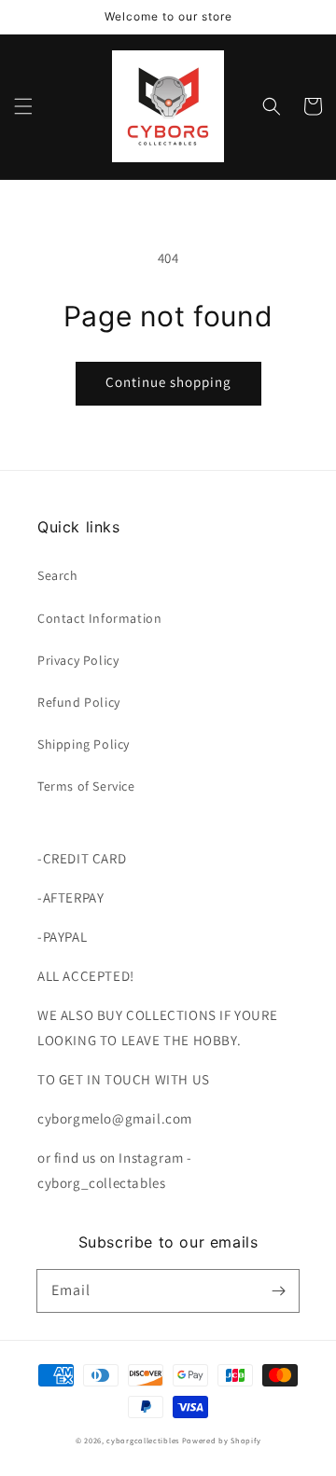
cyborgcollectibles (142, 1440)
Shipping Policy (83, 744)
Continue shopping (168, 382)
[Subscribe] (278, 1290)
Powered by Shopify (221, 1440)
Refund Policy (78, 702)
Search (57, 575)
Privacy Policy (78, 660)
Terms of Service (86, 786)
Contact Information (99, 618)
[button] (23, 106)
